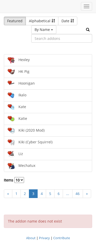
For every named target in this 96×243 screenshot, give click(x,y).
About (31, 238)
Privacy (44, 238)
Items (9, 180)
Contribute (61, 238)
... (67, 193)
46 (78, 193)
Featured (15, 20)
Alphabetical (40, 20)
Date (65, 20)
